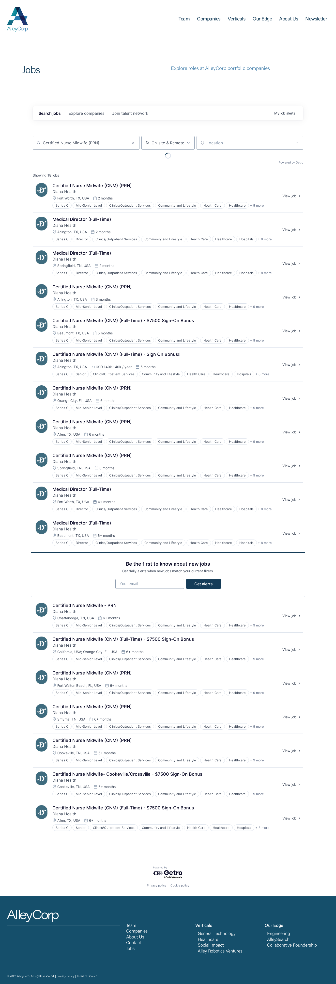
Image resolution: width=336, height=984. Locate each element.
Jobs (130, 949)
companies (86, 113)
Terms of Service (86, 976)
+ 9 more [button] (257, 205)
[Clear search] (133, 142)
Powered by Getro (290, 162)
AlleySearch (278, 940)
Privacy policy (157, 885)
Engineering (278, 934)
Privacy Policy (65, 976)
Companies (137, 931)
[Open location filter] (296, 142)
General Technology (216, 934)
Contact (133, 943)
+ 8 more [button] (265, 239)
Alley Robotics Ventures (220, 951)
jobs (50, 113)
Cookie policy (179, 885)
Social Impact (211, 945)
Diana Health (64, 191)
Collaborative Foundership (292, 945)
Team (131, 926)
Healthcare (208, 940)
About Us (135, 937)
